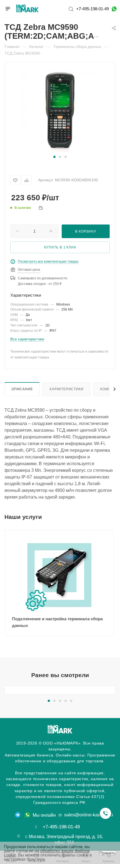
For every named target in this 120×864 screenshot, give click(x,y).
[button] (54, 157)
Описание (22, 389)
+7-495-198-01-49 (92, 8)
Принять (107, 853)
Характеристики (66, 389)
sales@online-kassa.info (88, 814)
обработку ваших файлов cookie (47, 852)
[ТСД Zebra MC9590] (60, 111)
